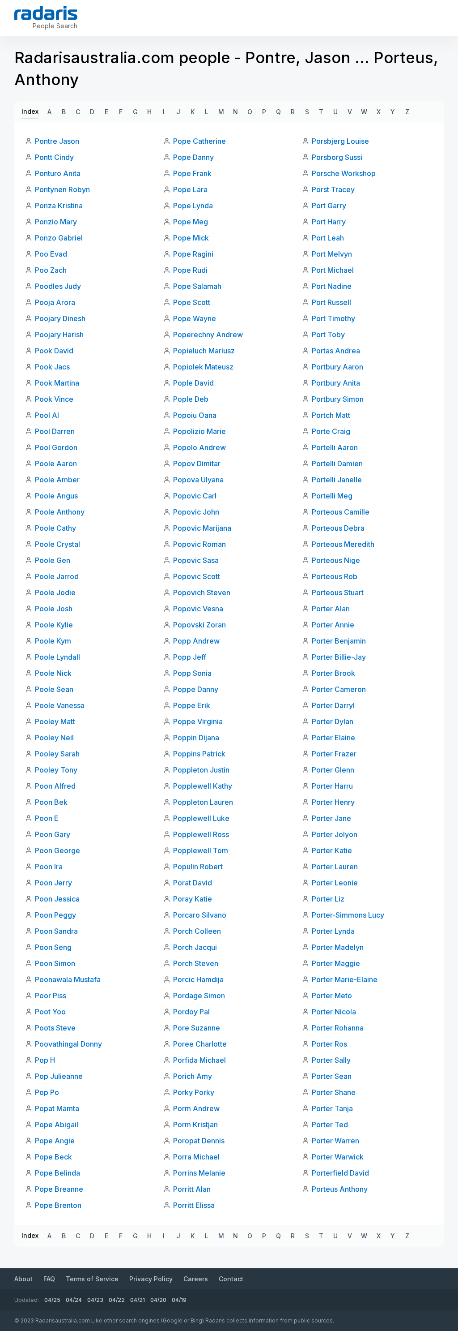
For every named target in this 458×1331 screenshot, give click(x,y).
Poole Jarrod (57, 576)
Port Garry (329, 205)
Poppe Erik (191, 705)
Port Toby (328, 334)
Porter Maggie (336, 963)
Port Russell (331, 302)
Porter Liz (328, 898)
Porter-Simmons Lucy (348, 914)
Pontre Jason (57, 141)
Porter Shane (334, 1092)
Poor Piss (50, 995)
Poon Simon (55, 963)
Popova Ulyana (198, 479)
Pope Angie (55, 1140)
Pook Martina (57, 382)
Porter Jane (331, 818)
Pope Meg (190, 221)
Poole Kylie (54, 624)
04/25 (52, 1300)
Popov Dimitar (197, 463)
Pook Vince (54, 399)
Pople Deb (190, 399)
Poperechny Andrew (208, 334)
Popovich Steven (201, 592)
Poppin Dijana (196, 737)
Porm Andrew (196, 1108)
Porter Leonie (335, 882)
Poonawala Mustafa (68, 979)
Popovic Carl (194, 495)
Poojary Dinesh (60, 318)
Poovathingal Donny (68, 1043)
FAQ (49, 1279)
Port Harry (329, 221)
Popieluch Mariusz (204, 350)
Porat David (192, 882)
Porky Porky (193, 1092)
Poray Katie (192, 898)
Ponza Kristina (59, 205)
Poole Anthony (60, 511)
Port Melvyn (332, 253)
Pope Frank (192, 173)
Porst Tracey (333, 189)
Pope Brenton (58, 1205)
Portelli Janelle (337, 479)
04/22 (117, 1300)
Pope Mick (191, 237)
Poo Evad (51, 253)
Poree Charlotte (200, 1043)
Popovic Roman (199, 544)
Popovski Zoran (199, 624)
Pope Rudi (190, 270)
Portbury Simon (338, 399)
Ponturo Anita (58, 173)
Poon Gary (52, 834)
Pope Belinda (57, 1172)
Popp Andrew (196, 640)
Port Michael (333, 270)
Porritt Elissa (194, 1205)
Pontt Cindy (54, 157)
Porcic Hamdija (198, 979)
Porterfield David (340, 1172)
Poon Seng (53, 947)
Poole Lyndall (57, 657)
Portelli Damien (337, 463)
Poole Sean (54, 689)
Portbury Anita (336, 382)
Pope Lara (190, 189)
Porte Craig (331, 431)
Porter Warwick (338, 1156)
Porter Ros (329, 1043)
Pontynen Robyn (62, 189)
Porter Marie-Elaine (344, 979)
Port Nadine (332, 286)
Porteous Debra (338, 528)
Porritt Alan (192, 1189)
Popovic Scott (196, 576)
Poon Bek (51, 802)
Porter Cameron (339, 689)
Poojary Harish (59, 334)
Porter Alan (331, 608)
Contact (231, 1279)
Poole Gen (52, 560)
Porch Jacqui (195, 947)
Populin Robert (198, 866)
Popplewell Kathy (202, 785)
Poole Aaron (56, 463)
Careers (195, 1279)
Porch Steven (195, 963)
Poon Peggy (55, 914)
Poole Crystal (57, 544)
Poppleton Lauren (203, 802)
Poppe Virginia (198, 721)
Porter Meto (332, 995)
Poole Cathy (55, 528)
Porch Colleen (197, 931)
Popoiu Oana (194, 415)
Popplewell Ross (201, 834)
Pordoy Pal (191, 1011)
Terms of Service (92, 1279)
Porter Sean (332, 1076)
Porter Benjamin (339, 640)
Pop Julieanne (59, 1076)
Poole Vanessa (60, 705)
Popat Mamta (57, 1108)
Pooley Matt (55, 721)
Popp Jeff (189, 657)
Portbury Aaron (337, 366)
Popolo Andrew (199, 447)
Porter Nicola (334, 1011)
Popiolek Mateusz (203, 366)
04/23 (95, 1300)
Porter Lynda (333, 931)
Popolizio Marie (199, 431)
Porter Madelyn (338, 947)
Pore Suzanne (196, 1027)
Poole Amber (57, 479)
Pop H (45, 1060)
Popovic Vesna (198, 608)
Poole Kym (53, 640)
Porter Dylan (332, 721)
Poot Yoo (50, 1011)
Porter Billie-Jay (339, 657)
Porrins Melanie (199, 1172)
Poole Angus (56, 495)
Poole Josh (53, 608)
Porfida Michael (199, 1060)
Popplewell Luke (201, 818)
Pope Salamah (197, 286)
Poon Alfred (55, 785)
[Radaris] (45, 13)
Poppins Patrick (199, 753)
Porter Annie (333, 624)
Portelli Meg (332, 495)
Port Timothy (333, 318)
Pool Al (47, 415)
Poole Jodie (55, 592)
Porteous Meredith (343, 544)
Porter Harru (332, 785)
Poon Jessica (57, 898)
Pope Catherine (199, 141)
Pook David (54, 350)
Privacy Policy (151, 1279)
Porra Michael (196, 1156)
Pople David (193, 382)
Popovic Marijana (202, 528)
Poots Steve (55, 1027)
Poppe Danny (195, 689)
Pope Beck (53, 1156)
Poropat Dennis (199, 1140)
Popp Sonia (192, 673)
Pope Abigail (56, 1124)
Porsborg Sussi (337, 157)
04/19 (179, 1300)
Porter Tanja (332, 1108)
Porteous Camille (340, 511)
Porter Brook (333, 673)
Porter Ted (330, 1124)
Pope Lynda (193, 205)
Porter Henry (333, 802)
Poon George (57, 850)
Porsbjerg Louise (340, 141)
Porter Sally (331, 1060)
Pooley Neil (54, 737)
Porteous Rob (334, 576)
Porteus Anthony (340, 1189)
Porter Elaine (333, 737)
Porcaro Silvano (199, 914)
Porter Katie (332, 850)
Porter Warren (335, 1140)
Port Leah (328, 237)
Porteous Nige (336, 560)
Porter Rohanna (338, 1027)
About (23, 1279)
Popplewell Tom (200, 850)
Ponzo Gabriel (59, 237)
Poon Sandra (56, 931)
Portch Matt (331, 415)
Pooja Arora (55, 302)
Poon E (47, 818)
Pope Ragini (193, 253)
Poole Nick (53, 673)
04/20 (158, 1300)
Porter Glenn (333, 769)
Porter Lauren (335, 866)
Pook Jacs (52, 366)
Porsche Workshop (344, 173)
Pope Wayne (194, 318)
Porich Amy (192, 1076)
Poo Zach (51, 270)
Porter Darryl (333, 705)
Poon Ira (49, 866)
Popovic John (196, 511)
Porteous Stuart (338, 592)
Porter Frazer (334, 753)
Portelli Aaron (335, 447)
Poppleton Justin (201, 769)
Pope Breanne (59, 1189)
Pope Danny (193, 157)
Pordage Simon (199, 995)
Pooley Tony (56, 769)
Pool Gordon (56, 447)
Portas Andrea (336, 350)
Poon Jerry (53, 882)
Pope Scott (191, 302)
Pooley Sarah (57, 753)
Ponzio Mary (56, 221)
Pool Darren (55, 431)
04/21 (137, 1300)
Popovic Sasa (196, 560)
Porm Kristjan (195, 1124)
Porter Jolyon (334, 834)
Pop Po (47, 1092)
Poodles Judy (58, 286)
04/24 (74, 1300)
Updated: (26, 1300)
